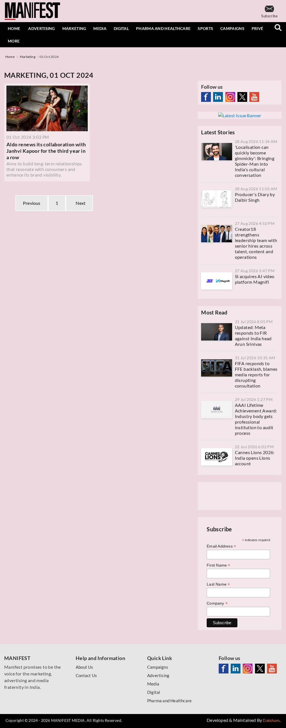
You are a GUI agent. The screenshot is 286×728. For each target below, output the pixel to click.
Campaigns (232, 28)
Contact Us (86, 675)
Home (14, 28)
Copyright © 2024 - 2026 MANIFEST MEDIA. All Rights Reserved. (64, 720)
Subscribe (269, 16)
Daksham (271, 720)
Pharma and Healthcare (163, 28)
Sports (205, 28)
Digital (121, 28)
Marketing (74, 28)
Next (79, 203)
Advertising (41, 28)
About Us (84, 667)
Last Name (218, 584)
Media (99, 28)
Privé (257, 28)
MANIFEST (17, 658)
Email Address (221, 546)
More (14, 41)
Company (217, 603)
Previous (31, 203)
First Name (218, 565)
